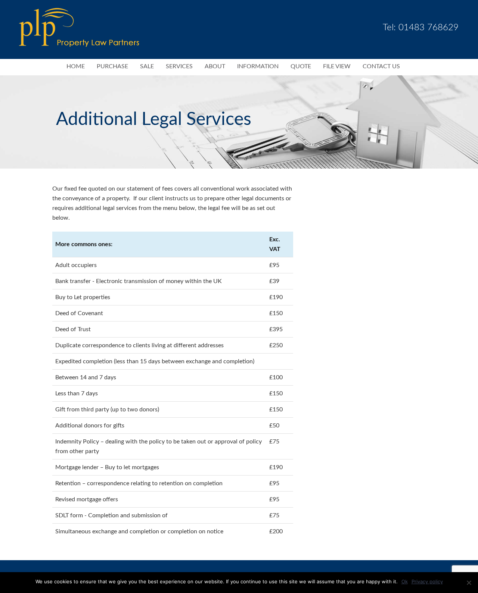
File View (337, 66)
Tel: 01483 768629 (421, 27)
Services (179, 66)
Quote (301, 66)
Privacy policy (427, 581)
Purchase (112, 66)
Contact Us (381, 66)
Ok (404, 581)
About (215, 66)
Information (258, 66)
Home (75, 66)
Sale (147, 66)
